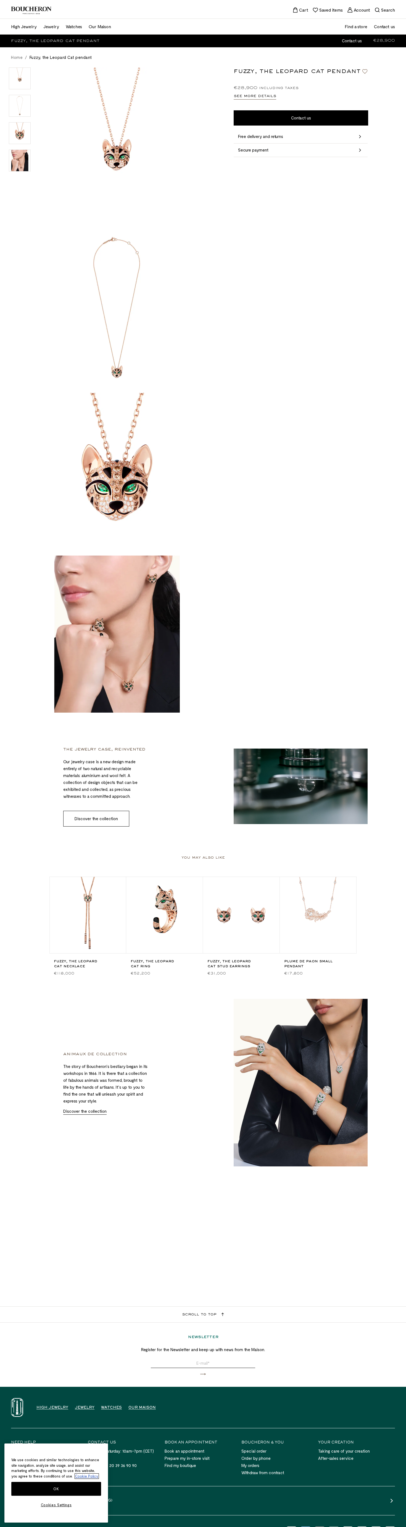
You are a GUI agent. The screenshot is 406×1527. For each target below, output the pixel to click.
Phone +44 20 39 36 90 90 (112, 1465)
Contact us (352, 40)
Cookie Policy (86, 1476)
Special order (254, 1450)
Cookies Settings (56, 1505)
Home (17, 57)
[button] (203, 1374)
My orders (250, 1465)
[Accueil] (17, 1407)
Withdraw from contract (262, 1472)
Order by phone (256, 1458)
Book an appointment (184, 1450)
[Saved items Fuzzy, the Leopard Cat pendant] (365, 71)
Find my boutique (180, 1465)
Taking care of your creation (344, 1450)
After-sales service (336, 1458)
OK (56, 1489)
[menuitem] (300, 10)
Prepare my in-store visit (187, 1458)
